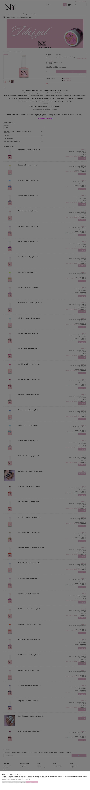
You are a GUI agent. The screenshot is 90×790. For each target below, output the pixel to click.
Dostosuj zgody (21, 782)
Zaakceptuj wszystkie (32, 782)
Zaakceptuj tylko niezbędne (9, 782)
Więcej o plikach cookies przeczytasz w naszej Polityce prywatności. (16, 779)
